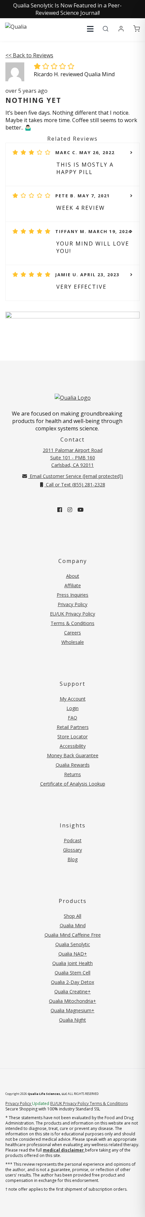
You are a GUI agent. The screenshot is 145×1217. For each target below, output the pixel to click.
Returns (72, 774)
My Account (73, 699)
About (72, 576)
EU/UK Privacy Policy (72, 614)
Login (72, 708)
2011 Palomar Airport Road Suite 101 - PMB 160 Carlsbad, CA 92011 (73, 457)
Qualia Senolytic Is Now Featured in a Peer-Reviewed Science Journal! (67, 9)
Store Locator (72, 736)
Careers (72, 632)
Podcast (73, 840)
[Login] (121, 29)
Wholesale (72, 642)
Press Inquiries (72, 595)
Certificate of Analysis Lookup (72, 784)
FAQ (72, 717)
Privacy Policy (72, 604)
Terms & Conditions (72, 623)
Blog (72, 859)
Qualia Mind (73, 925)
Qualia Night (72, 1020)
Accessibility (73, 746)
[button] (90, 29)
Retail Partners (73, 727)
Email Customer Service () (75, 476)
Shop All (72, 916)
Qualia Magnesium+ (72, 1010)
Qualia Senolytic (72, 944)
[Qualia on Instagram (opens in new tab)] (69, 509)
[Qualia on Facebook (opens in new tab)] (59, 509)
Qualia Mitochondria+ (72, 1001)
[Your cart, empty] (136, 29)
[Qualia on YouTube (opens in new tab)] (81, 509)
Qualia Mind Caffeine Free (73, 935)
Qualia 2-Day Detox (72, 982)
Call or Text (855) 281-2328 (75, 484)
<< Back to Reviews (29, 55)
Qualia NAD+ (72, 954)
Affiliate (72, 585)
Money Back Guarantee (72, 755)
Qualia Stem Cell (72, 972)
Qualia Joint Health (72, 963)
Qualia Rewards (73, 765)
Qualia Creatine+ (72, 991)
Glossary (72, 850)
